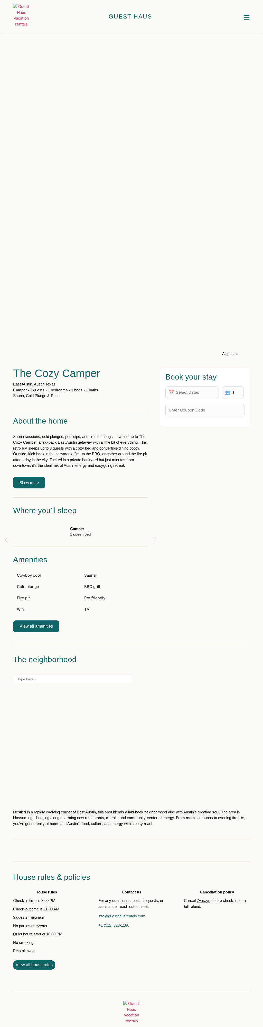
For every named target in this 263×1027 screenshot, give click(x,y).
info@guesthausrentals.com (121, 916)
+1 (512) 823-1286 (113, 925)
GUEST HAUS (130, 16)
